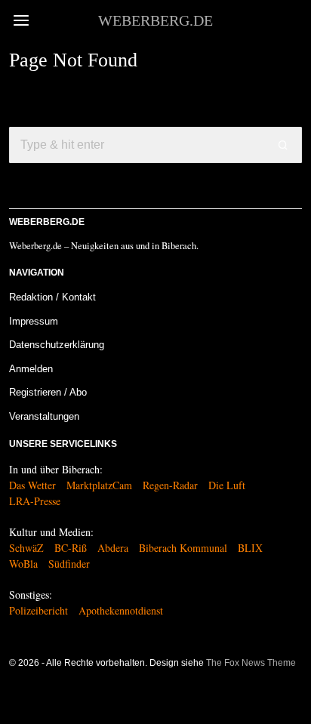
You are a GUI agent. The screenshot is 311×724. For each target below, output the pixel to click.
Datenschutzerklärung (56, 344)
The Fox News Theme (251, 663)
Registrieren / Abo (48, 392)
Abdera (112, 548)
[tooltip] (18, 697)
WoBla (23, 563)
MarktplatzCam (99, 485)
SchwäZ (26, 548)
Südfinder (69, 563)
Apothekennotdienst (121, 610)
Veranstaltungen (44, 416)
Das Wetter (32, 485)
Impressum (33, 321)
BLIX (250, 548)
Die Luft (226, 485)
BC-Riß (70, 548)
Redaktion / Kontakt (52, 297)
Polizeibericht (38, 610)
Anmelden (31, 368)
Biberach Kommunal (183, 548)
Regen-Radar (170, 485)
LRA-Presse (34, 501)
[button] (284, 145)
